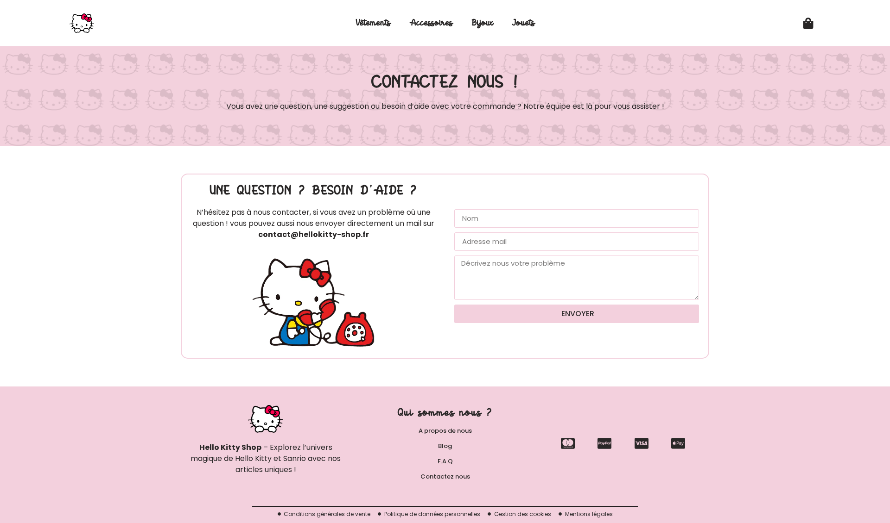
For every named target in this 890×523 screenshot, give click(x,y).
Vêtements (373, 23)
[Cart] (808, 23)
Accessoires (431, 23)
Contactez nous (445, 476)
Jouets (523, 23)
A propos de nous (445, 430)
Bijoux (482, 23)
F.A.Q (445, 461)
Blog (445, 446)
